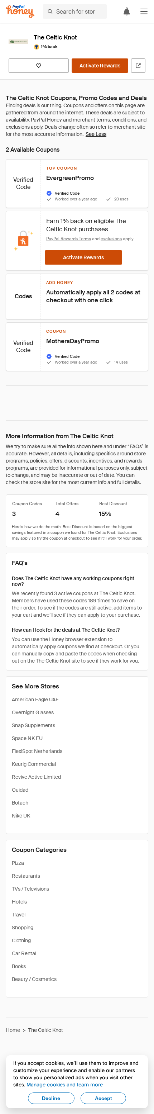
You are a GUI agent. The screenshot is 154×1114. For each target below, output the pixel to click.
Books (19, 966)
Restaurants (26, 876)
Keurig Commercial (34, 764)
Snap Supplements (33, 725)
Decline (51, 1098)
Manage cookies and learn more (65, 1084)
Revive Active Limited (36, 777)
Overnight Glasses (33, 712)
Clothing (21, 940)
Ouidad (20, 790)
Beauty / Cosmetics (34, 979)
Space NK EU (27, 738)
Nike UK (21, 815)
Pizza (18, 863)
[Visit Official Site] (138, 65)
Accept (103, 1098)
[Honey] (20, 11)
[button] (144, 11)
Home (13, 1030)
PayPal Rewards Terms (68, 239)
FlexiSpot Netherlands (37, 751)
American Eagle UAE (35, 699)
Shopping (22, 927)
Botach (20, 803)
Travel (18, 914)
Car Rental (24, 953)
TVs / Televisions (30, 889)
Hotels (19, 902)
